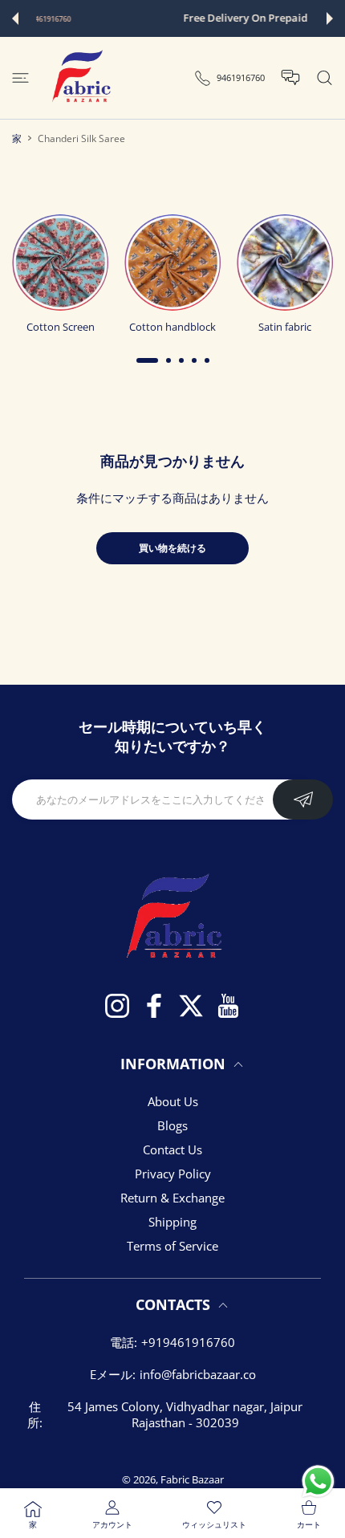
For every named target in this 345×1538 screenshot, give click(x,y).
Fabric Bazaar (192, 1479)
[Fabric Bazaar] (80, 78)
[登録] (303, 799)
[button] (15, 18)
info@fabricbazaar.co (198, 1374)
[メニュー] (20, 78)
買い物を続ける (172, 548)
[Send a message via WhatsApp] (318, 1481)
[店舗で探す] (324, 78)
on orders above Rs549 (257, 19)
